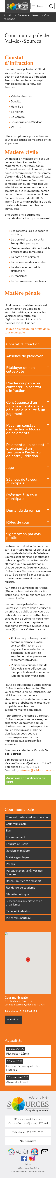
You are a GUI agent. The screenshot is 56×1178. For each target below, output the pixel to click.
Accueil (8, 15)
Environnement (15, 837)
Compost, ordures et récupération (27, 817)
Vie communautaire (18, 918)
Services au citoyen (28, 15)
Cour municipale (16, 824)
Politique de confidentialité (28, 1168)
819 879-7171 (28, 1011)
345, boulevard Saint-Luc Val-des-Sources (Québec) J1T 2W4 (25, 1002)
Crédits (28, 1164)
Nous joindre (28, 1141)
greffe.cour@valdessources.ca (35, 770)
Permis (10, 864)
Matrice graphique (17, 857)
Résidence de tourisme (20, 887)
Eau (8, 830)
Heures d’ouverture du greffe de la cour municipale (27, 330)
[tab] (28, 342)
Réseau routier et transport (23, 881)
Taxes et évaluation (18, 911)
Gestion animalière (18, 850)
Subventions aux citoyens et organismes (24, 902)
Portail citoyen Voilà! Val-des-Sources (25, 872)
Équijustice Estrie (17, 844)
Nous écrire (13, 1019)
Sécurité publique (17, 894)
